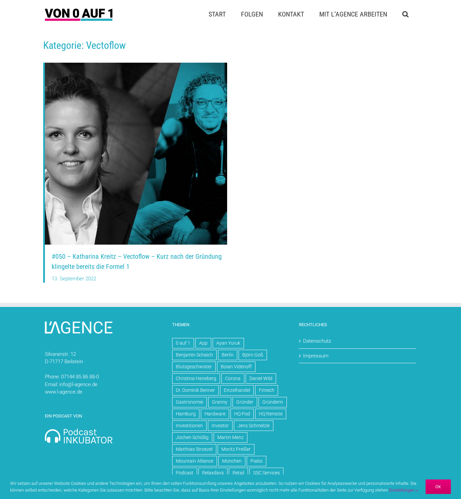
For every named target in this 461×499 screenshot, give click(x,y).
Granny (219, 402)
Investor (220, 425)
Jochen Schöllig (192, 437)
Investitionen (189, 425)
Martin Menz (230, 437)
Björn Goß (252, 354)
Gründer (244, 402)
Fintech (266, 390)
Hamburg (186, 413)
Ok (438, 487)
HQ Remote (270, 413)
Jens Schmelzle (254, 425)
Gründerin (272, 402)
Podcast (184, 472)
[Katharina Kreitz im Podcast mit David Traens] (136, 65)
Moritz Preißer (236, 449)
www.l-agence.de (63, 392)
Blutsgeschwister (194, 366)
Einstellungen (402, 490)
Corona (233, 378)
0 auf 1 (183, 343)
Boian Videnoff (236, 366)
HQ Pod (242, 413)
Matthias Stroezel (194, 449)
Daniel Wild (260, 378)
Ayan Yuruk (228, 343)
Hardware (215, 413)
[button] (405, 14)
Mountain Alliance (194, 461)
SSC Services (266, 472)
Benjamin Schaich (194, 354)
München (232, 461)
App (203, 343)
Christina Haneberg (196, 378)
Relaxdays (213, 472)
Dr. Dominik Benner (195, 390)
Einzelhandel (237, 390)
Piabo (256, 461)
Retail (238, 472)
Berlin (228, 354)
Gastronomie (189, 402)
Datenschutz (317, 341)
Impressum (315, 356)
